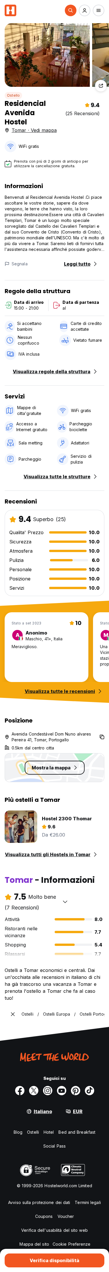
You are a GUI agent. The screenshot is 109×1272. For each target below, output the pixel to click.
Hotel (49, 1132)
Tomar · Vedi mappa (34, 130)
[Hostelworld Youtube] (61, 1090)
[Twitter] (33, 1090)
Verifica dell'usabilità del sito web (54, 1230)
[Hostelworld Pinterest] (75, 1090)
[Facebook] (19, 1090)
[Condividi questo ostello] (101, 85)
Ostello (13, 95)
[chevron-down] (65, 902)
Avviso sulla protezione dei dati (39, 1202)
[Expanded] (13, 1014)
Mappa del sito (34, 1244)
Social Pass (54, 1146)
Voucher (66, 1216)
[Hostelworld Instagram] (47, 1090)
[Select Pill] (70, 10)
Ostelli (33, 1132)
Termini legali (88, 1202)
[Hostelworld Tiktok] (89, 1090)
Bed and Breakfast (76, 1132)
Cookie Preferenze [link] (72, 1244)
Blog (18, 1132)
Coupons (44, 1216)
